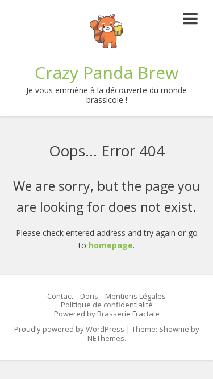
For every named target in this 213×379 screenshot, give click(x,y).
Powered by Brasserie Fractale (107, 314)
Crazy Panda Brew (106, 72)
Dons (89, 296)
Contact (60, 296)
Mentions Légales (135, 296)
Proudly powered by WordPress (69, 329)
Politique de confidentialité (107, 304)
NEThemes (105, 338)
